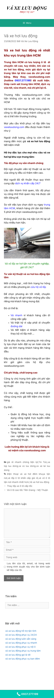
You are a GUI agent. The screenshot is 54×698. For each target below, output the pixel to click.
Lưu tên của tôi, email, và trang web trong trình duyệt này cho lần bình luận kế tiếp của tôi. (28, 566)
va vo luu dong (27, 466)
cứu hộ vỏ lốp (38, 286)
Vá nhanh (16, 315)
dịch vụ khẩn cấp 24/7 (27, 183)
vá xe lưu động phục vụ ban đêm (22, 658)
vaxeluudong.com (14, 127)
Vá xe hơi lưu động (39, 482)
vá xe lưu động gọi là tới (17, 654)
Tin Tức (42, 462)
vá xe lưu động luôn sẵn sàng (20, 639)
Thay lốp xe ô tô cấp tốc (19, 486)
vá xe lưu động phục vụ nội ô (20, 647)
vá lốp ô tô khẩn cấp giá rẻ (23, 478)
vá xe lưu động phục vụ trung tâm (23, 650)
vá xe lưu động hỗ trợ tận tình (20, 631)
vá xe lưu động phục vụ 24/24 (21, 635)
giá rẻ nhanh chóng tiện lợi (22, 462)
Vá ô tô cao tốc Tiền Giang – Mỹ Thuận (27, 490)
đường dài (16, 326)
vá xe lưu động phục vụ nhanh (21, 642)
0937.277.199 (23, 80)
